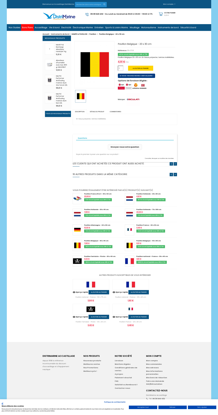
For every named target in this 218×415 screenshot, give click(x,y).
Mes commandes (154, 364)
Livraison (119, 361)
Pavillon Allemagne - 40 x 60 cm (97, 225)
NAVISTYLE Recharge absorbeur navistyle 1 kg (61, 48)
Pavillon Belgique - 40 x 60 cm (148, 241)
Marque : (122, 99)
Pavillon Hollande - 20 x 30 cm (148, 194)
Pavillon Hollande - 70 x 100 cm (148, 209)
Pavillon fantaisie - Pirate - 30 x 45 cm (99, 256)
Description (79, 112)
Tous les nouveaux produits (58, 113)
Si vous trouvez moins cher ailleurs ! (136, 76)
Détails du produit (97, 112)
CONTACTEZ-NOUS (156, 390)
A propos (119, 374)
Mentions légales (122, 364)
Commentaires (115, 112)
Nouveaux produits (92, 361)
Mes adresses (152, 368)
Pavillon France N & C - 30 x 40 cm (97, 194)
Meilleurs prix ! (90, 371)
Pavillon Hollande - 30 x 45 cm (96, 209)
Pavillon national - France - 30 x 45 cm (152, 256)
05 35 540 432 (96, 14)
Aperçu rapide (81, 292)
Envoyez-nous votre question (125, 147)
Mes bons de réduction (156, 377)
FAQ (116, 381)
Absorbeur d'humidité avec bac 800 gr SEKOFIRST (61, 63)
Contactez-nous (122, 388)
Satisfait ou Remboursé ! (126, 385)
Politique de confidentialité (114, 402)
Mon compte (152, 361)
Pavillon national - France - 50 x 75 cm (91, 297)
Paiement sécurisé (123, 377)
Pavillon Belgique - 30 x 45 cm (96, 241)
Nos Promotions (90, 368)
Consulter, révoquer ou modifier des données (159, 158)
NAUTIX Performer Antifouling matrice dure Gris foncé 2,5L (61, 80)
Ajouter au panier (141, 68)
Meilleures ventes (91, 364)
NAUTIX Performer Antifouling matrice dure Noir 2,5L (61, 98)
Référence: (122, 50)
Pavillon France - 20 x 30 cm (147, 225)
